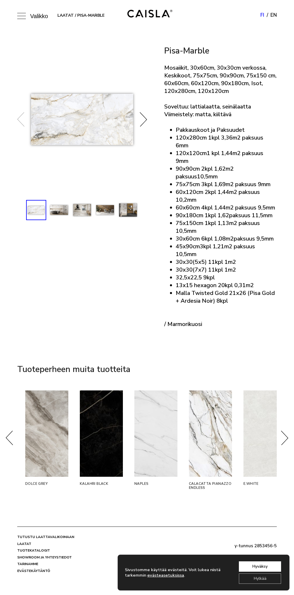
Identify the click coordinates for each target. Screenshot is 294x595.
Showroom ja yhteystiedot (44, 557)
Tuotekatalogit (33, 550)
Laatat (65, 15)
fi (262, 15)
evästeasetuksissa (165, 575)
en (273, 15)
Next (143, 119)
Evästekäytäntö (33, 571)
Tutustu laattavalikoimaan (45, 537)
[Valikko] (23, 15)
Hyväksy (260, 566)
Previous (20, 119)
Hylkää (260, 578)
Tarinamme (27, 564)
